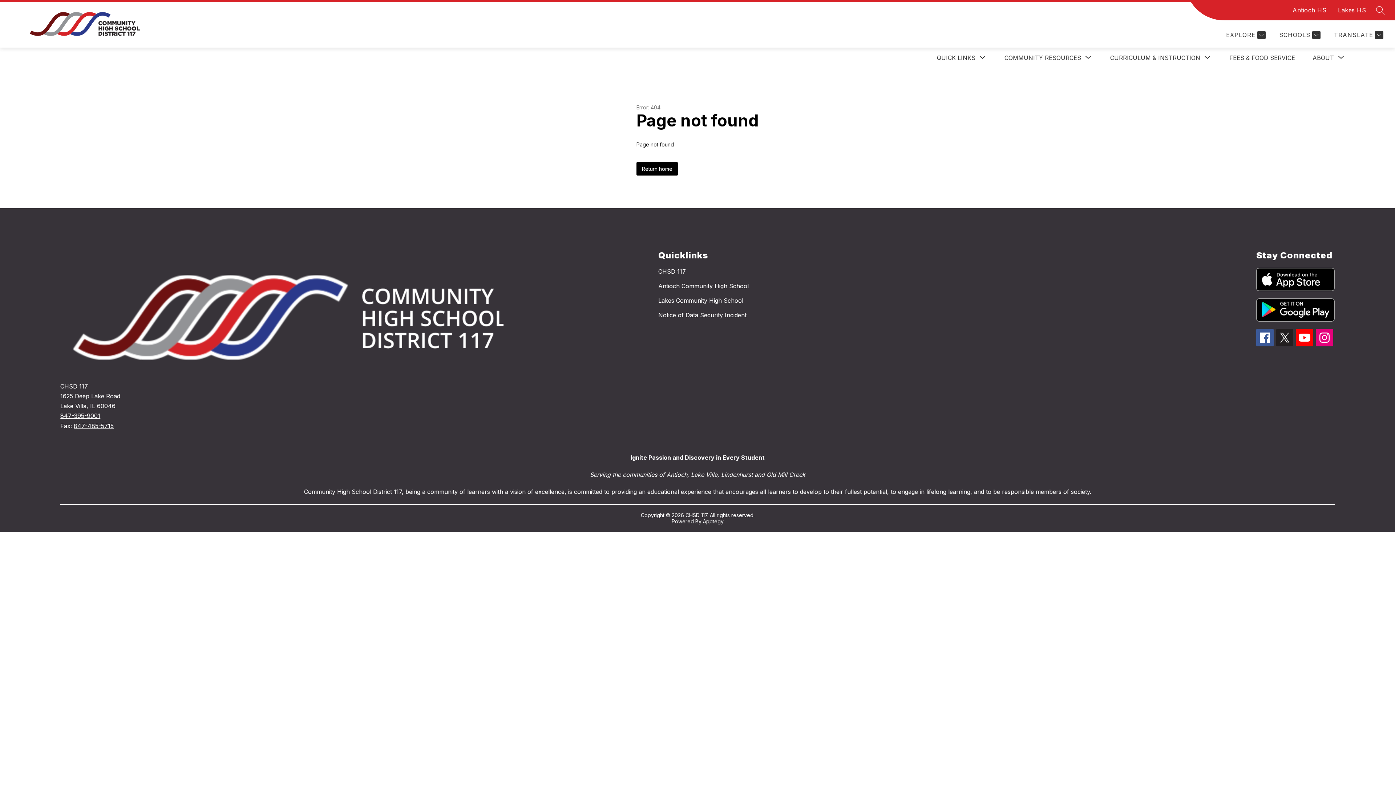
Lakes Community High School (700, 300)
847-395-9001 (80, 415)
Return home (657, 169)
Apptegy (713, 521)
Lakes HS (1352, 10)
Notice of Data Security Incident (702, 315)
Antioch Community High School (703, 286)
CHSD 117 (672, 271)
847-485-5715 (94, 426)
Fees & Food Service (1262, 57)
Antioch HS (1309, 10)
